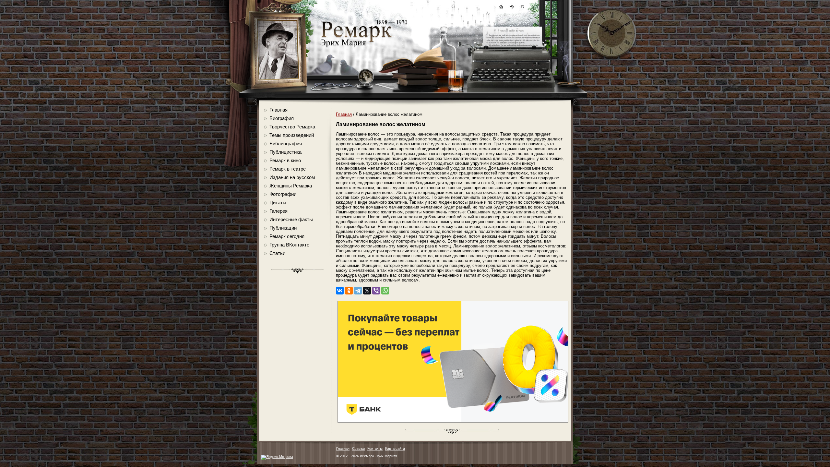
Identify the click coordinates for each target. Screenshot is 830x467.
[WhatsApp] (385, 290)
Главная (278, 110)
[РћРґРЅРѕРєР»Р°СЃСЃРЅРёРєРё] (349, 290)
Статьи (277, 253)
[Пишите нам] (522, 7)
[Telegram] (358, 290)
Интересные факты (291, 219)
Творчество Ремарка (292, 126)
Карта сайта (395, 448)
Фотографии (282, 194)
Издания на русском (292, 177)
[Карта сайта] (511, 7)
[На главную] (501, 7)
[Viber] (376, 290)
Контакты (375, 448)
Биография (281, 118)
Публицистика (285, 152)
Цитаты (277, 202)
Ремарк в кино (285, 160)
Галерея (278, 211)
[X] (367, 290)
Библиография (285, 143)
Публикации (283, 228)
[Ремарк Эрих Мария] (355, 47)
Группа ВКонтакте (289, 244)
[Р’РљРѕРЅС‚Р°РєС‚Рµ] (340, 290)
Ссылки (358, 448)
